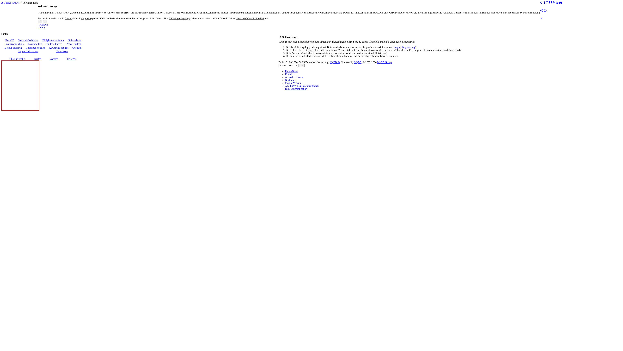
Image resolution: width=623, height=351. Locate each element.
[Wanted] (547, 2)
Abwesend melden (58, 47)
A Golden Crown (10, 2)
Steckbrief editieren (28, 40)
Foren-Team (291, 71)
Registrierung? (409, 47)
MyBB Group (384, 62)
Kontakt (289, 74)
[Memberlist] (550, 2)
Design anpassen (13, 47)
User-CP (9, 40)
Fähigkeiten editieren (53, 40)
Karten (37, 59)
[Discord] (560, 2)
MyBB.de (335, 62)
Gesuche (76, 47)
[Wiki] (544, 2)
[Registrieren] (545, 10)
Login (397, 47)
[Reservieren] (554, 2)
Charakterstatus (17, 59)
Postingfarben (35, 44)
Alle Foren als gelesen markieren (302, 85)
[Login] (541, 10)
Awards (54, 59)
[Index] (541, 2)
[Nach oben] (541, 18)
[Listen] (557, 2)
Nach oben (290, 80)
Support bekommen (28, 51)
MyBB (357, 62)
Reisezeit (71, 59)
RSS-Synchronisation (296, 88)
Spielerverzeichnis (14, 44)
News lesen (62, 51)
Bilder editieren (54, 44)
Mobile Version (293, 83)
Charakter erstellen (35, 47)
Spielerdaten (74, 40)
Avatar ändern (74, 44)
